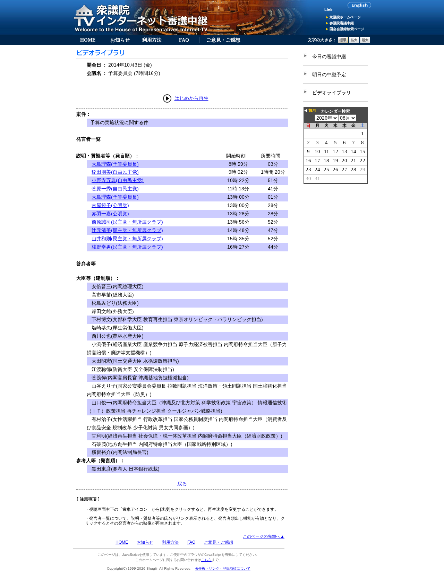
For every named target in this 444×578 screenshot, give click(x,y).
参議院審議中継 (342, 23)
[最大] (365, 41)
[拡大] (354, 41)
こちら (206, 560)
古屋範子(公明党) (110, 205)
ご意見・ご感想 (223, 40)
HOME (87, 40)
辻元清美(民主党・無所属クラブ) (127, 230)
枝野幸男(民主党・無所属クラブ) (127, 247)
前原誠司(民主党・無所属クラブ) (127, 222)
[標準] (343, 41)
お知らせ (120, 40)
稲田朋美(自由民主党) (115, 172)
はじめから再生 (191, 98)
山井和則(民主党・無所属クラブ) (127, 238)
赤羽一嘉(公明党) (110, 213)
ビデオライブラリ (331, 92)
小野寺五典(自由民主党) (118, 180)
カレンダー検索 (335, 111)
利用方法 (152, 40)
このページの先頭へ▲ (263, 536)
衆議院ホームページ (345, 17)
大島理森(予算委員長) (115, 164)
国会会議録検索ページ (347, 29)
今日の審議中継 (329, 56)
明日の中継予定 (329, 74)
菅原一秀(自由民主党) (115, 188)
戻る (182, 483)
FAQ (184, 40)
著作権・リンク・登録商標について (222, 568)
